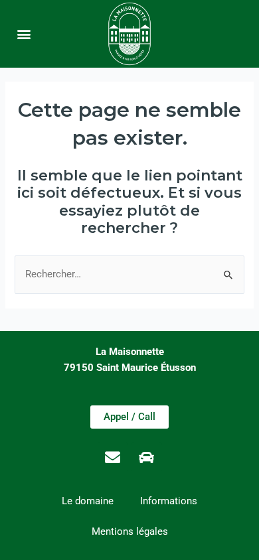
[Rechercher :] (129, 274)
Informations (168, 501)
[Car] (146, 457)
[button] (24, 33)
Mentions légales (130, 531)
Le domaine (88, 501)
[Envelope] (113, 457)
